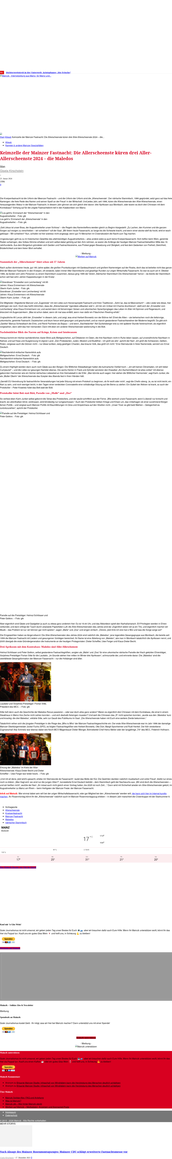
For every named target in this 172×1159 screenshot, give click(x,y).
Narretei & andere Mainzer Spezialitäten (24, 145)
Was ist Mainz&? (13, 1100)
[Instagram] (144, 71)
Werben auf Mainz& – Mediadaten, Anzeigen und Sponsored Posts (37, 1106)
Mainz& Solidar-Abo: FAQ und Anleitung (24, 1097)
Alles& (8, 137)
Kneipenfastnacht (13, 813)
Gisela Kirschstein (12, 170)
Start (2, 137)
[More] (96, 189)
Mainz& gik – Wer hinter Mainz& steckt (23, 1103)
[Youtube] (152, 71)
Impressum (10, 1112)
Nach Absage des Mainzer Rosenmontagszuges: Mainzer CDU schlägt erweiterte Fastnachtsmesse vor (64, 1151)
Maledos (9, 819)
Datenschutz (11, 1115)
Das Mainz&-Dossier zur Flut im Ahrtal (18, 867)
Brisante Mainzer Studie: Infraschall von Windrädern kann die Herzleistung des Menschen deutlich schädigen (69, 1082)
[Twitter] (148, 71)
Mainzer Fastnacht (14, 816)
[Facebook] (140, 71)
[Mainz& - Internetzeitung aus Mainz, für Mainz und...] (41, 96)
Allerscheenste (12, 810)
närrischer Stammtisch (16, 822)
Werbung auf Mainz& (10, 948)
